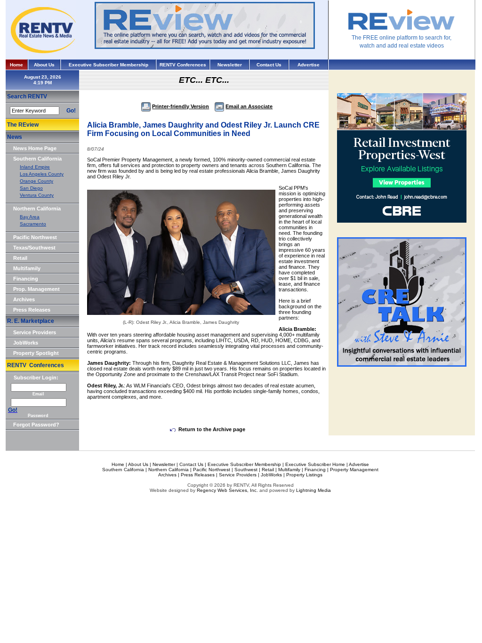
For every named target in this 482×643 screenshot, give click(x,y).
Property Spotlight (36, 353)
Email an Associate (249, 106)
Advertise (308, 64)
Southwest (245, 469)
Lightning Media (313, 490)
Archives (24, 299)
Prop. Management (36, 289)
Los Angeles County (42, 174)
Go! (71, 110)
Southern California (37, 158)
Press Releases (31, 310)
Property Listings (304, 474)
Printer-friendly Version (180, 106)
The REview (23, 124)
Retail (20, 258)
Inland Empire (35, 166)
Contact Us (269, 64)
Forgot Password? (36, 424)
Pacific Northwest (35, 237)
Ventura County (37, 195)
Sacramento (33, 223)
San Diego (31, 188)
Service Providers (34, 332)
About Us (44, 64)
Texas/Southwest (34, 247)
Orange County (36, 181)
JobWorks (25, 343)
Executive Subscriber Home (315, 464)
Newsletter (229, 64)
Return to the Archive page (211, 429)
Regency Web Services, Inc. (227, 490)
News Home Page (34, 148)
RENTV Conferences (183, 64)
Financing (25, 278)
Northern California (37, 208)
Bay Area (30, 216)
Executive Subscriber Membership (108, 64)
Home (16, 64)
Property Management (354, 469)
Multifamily (26, 268)
